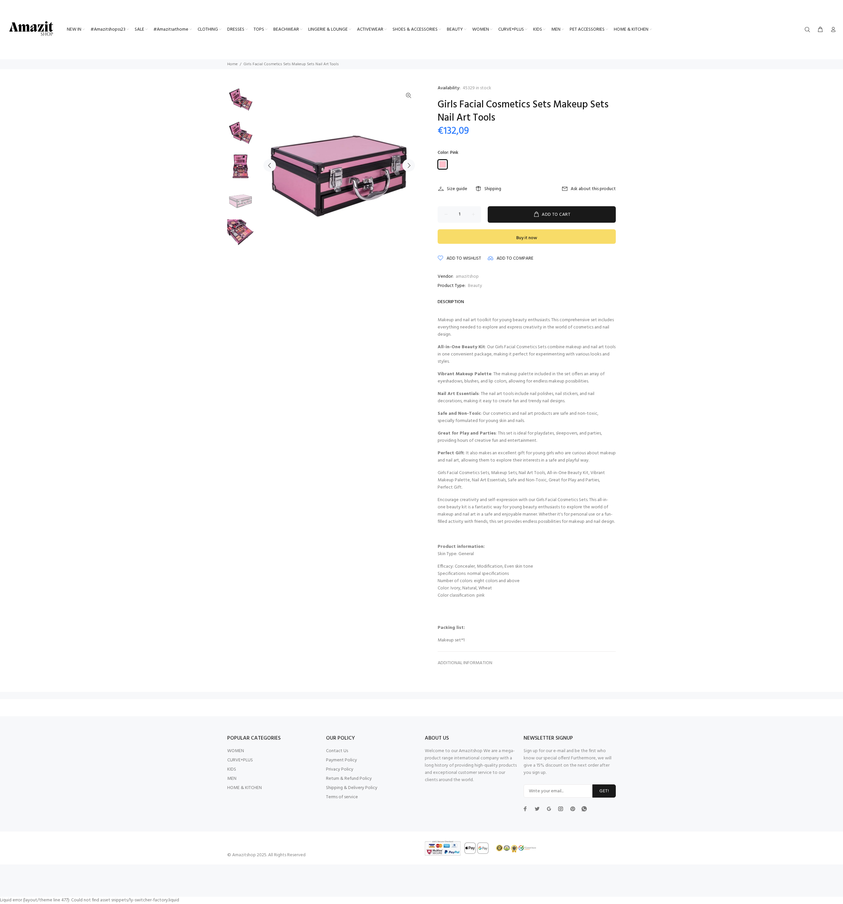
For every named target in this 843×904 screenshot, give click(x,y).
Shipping (492, 189)
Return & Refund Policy (349, 778)
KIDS (231, 769)
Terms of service (342, 797)
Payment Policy (341, 760)
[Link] (408, 96)
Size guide (457, 189)
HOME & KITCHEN (244, 788)
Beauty (475, 286)
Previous (269, 165)
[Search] (808, 30)
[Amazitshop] (31, 29)
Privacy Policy (339, 769)
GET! (604, 791)
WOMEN (235, 751)
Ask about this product (593, 189)
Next (408, 165)
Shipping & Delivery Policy (351, 788)
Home (232, 64)
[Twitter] (525, 809)
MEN (231, 778)
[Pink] (443, 164)
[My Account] (831, 30)
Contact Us (337, 751)
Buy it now (526, 238)
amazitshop (467, 276)
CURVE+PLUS (240, 760)
